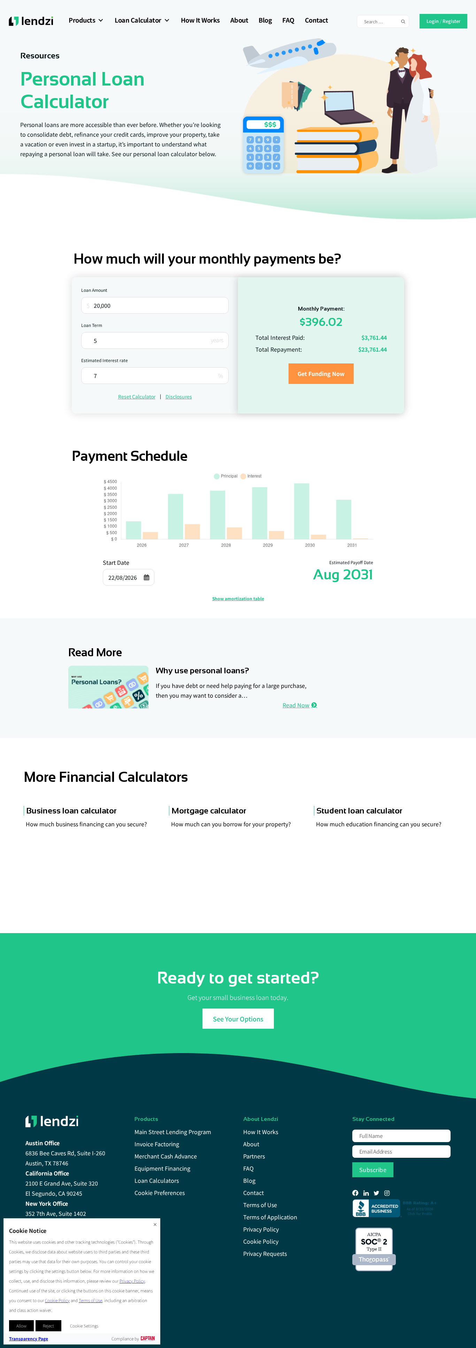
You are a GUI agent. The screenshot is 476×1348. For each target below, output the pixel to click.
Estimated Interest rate (104, 360)
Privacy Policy (261, 1229)
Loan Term (91, 325)
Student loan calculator (359, 810)
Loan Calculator (138, 19)
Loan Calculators (157, 1180)
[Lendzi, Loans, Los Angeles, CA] (395, 1208)
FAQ (288, 19)
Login (433, 20)
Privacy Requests (265, 1253)
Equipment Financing (162, 1168)
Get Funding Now (321, 373)
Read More (95, 652)
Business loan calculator (71, 810)
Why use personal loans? (202, 670)
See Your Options (238, 1018)
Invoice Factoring (157, 1144)
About (239, 19)
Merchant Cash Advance (166, 1156)
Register (451, 20)
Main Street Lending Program (173, 1132)
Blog (265, 19)
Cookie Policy (260, 1241)
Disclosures (179, 396)
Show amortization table (238, 598)
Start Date (116, 562)
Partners (254, 1156)
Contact (316, 19)
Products (82, 19)
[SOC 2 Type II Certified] (374, 1249)
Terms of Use (260, 1205)
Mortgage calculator (208, 810)
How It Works (200, 19)
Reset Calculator (136, 396)
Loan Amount (94, 290)
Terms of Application (270, 1217)
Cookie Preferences (160, 1192)
